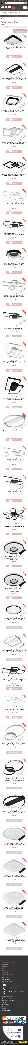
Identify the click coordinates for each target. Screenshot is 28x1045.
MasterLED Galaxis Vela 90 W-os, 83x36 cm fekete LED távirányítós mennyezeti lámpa (14, 492)
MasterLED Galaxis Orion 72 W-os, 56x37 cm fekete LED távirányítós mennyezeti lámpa (14, 680)
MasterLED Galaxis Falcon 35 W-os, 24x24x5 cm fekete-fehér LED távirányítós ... (14, 111)
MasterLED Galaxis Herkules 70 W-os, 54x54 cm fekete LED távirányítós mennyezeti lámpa (14, 175)
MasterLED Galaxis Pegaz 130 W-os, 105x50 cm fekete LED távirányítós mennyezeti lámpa (14, 327)
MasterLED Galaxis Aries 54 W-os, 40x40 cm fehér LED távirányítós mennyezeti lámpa (14, 48)
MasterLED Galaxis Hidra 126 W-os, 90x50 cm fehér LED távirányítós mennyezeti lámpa (14, 204)
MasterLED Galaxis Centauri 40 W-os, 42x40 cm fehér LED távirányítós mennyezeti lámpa (14, 651)
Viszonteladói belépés (21, 0)
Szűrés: (3, 24)
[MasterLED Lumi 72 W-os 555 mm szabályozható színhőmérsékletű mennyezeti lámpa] (14, 834)
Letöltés (4, 970)
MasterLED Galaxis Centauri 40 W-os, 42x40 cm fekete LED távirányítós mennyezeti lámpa (14, 79)
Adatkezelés (5, 958)
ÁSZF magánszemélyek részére (9, 960)
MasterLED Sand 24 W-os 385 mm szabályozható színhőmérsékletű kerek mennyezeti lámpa (14, 908)
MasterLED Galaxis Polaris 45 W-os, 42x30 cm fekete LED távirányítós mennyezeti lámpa (14, 398)
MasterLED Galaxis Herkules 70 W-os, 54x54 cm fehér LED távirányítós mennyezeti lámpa (14, 143)
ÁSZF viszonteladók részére (8, 962)
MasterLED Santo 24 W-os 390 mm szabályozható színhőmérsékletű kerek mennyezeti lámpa (14, 558)
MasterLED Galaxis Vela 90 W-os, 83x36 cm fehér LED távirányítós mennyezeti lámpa (14, 460)
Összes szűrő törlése (21, 31)
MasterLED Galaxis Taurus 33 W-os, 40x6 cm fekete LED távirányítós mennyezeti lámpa (14, 812)
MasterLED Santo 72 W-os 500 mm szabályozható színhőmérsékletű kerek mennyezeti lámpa (14, 590)
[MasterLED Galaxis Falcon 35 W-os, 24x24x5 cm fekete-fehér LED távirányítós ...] (14, 101)
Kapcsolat (4, 966)
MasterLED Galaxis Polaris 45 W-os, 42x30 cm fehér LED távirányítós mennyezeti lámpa (14, 362)
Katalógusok (5, 964)
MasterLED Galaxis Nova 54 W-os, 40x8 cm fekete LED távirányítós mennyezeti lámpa (14, 264)
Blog (3, 968)
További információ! (21, 1043)
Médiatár (4, 977)
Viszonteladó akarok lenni (8, 974)
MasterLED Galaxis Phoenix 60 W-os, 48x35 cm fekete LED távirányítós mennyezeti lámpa (14, 779)
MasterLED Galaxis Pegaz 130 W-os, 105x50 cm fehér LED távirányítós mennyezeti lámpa (14, 708)
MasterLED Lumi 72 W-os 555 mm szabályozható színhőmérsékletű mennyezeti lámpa (14, 844)
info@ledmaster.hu (13, 985)
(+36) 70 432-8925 (13, 988)
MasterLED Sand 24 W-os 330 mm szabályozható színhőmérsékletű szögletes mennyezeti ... (14, 876)
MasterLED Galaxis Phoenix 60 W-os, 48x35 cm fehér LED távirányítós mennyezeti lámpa (14, 744)
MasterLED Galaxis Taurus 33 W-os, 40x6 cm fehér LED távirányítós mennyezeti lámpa (14, 431)
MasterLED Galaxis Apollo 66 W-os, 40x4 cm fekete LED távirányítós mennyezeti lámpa (14, 619)
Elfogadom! (23, 1041)
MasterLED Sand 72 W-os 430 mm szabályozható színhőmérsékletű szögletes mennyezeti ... (14, 940)
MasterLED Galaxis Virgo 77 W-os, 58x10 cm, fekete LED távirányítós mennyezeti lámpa (14, 525)
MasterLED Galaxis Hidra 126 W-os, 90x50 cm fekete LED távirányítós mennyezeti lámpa (14, 234)
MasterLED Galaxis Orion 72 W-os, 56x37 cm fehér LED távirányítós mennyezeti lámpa (14, 295)
